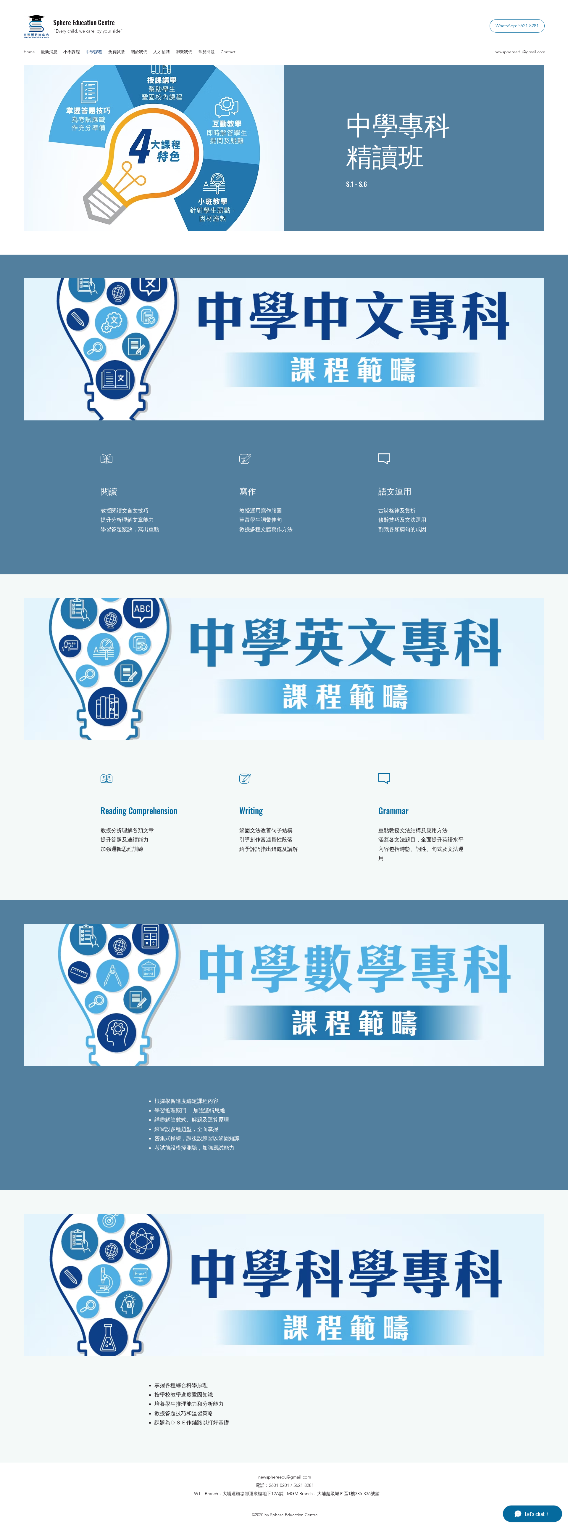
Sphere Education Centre (84, 22)
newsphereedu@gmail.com (520, 51)
